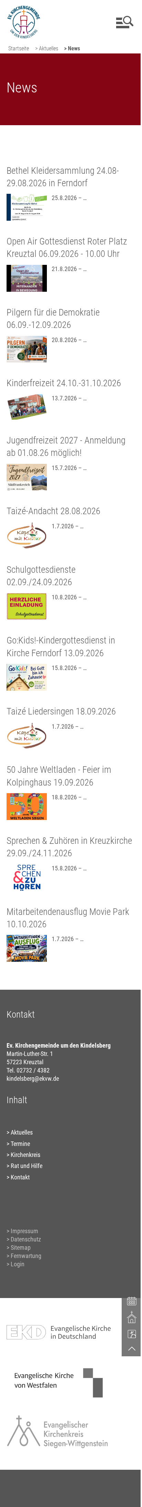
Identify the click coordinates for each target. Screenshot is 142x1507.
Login (17, 1264)
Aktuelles (22, 1132)
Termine (20, 1143)
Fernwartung (26, 1255)
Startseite (18, 48)
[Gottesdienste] (132, 1317)
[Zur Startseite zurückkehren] (24, 8)
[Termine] (132, 1300)
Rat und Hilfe (26, 1165)
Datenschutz (26, 1239)
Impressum (24, 1231)
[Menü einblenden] (123, 22)
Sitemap (21, 1247)
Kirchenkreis (25, 1154)
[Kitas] (132, 1334)
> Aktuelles (46, 48)
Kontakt (20, 1177)
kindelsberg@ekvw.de (33, 1078)
